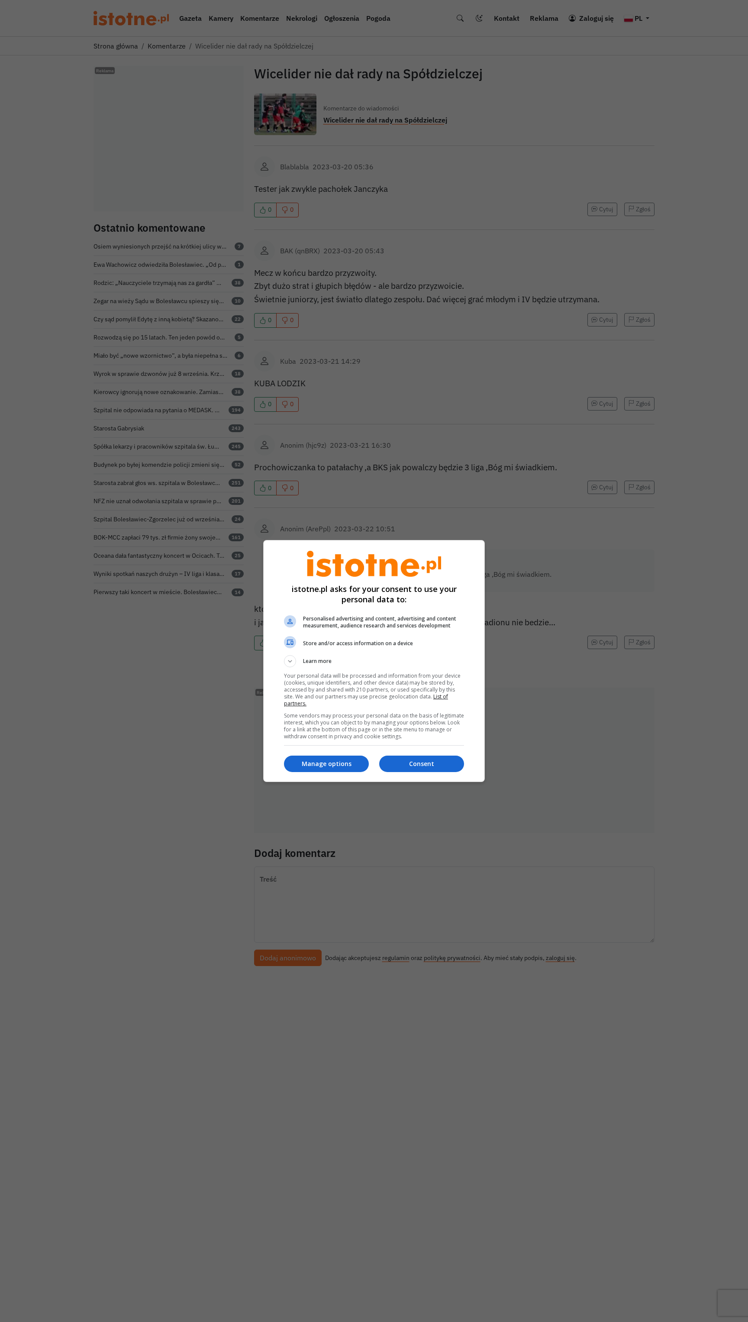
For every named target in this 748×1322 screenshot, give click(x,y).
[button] (374, 661)
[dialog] (374, 661)
